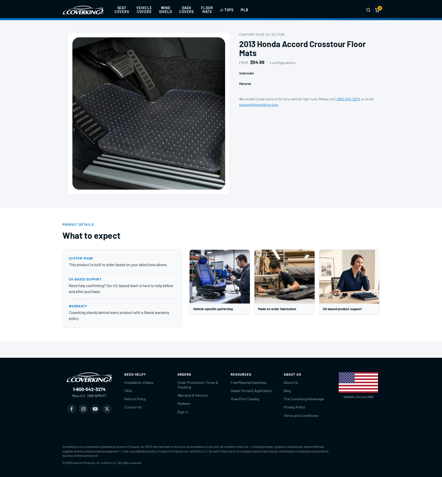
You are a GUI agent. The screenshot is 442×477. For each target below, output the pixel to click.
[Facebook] (71, 409)
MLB (244, 10)
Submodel (246, 73)
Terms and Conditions (301, 415)
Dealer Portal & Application (251, 390)
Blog (287, 390)
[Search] (368, 10)
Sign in (183, 412)
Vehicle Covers (144, 10)
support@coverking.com (258, 104)
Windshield (165, 10)
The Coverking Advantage (304, 399)
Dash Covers (186, 10)
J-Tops (227, 10)
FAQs (128, 390)
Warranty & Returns (193, 395)
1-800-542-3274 (347, 99)
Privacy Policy (294, 407)
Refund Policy (135, 399)
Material (245, 84)
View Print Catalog (245, 399)
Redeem (184, 403)
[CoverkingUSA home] (83, 10)
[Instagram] (83, 409)
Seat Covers (122, 10)
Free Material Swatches (249, 382)
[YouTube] (95, 409)
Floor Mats (207, 10)
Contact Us (133, 407)
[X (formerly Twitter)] (107, 409)
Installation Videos (138, 382)
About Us (291, 382)
